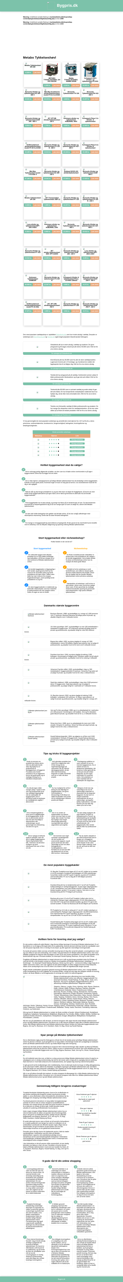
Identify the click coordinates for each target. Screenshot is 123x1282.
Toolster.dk (51, 337)
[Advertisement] (61, 40)
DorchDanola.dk (39, 337)
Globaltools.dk (61, 334)
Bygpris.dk (67, 5)
